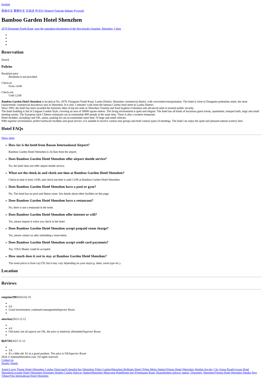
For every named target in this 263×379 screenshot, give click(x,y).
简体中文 (7, 10)
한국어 (39, 10)
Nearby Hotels (9, 363)
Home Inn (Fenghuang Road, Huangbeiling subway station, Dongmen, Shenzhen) (168, 372)
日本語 (30, 10)
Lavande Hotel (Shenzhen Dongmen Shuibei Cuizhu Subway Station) (52, 372)
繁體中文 (19, 10)
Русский (79, 10)
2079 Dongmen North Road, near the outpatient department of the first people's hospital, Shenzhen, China (61, 28)
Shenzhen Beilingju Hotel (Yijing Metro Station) (139, 369)
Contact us (7, 360)
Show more (7, 137)
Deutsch (49, 10)
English (5, 4)
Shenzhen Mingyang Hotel (107, 372)
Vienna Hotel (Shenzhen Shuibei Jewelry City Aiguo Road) (200, 369)
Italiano (69, 10)
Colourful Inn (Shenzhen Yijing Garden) (89, 369)
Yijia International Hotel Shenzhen (28, 375)
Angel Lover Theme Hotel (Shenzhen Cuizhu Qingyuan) (33, 369)
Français (59, 10)
